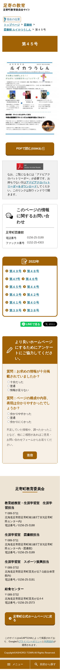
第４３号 (15, 294)
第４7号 (14, 279)
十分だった (16, 382)
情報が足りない (19, 390)
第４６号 (32, 279)
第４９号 (15, 271)
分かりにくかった (20, 421)
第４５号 (15, 287)
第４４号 (33, 287)
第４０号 (33, 302)
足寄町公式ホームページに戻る (32, 618)
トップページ (12, 24)
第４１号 (15, 302)
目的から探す (48, 664)
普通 (12, 386)
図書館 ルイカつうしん (17, 29)
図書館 (28, 24)
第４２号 (33, 294)
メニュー (17, 664)
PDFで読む (28, 148)
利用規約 (49, 641)
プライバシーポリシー (30, 641)
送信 (30, 455)
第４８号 (33, 271)
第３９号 (15, 310)
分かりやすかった (20, 413)
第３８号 (33, 310)
